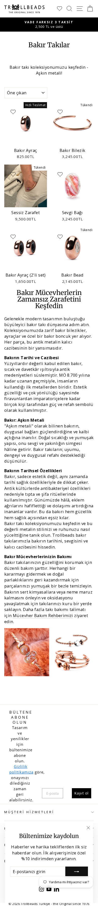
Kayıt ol (81, 793)
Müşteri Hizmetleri (29, 812)
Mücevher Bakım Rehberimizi (43, 615)
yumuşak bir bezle (50, 586)
